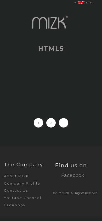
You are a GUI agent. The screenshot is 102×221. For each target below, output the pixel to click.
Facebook (15, 205)
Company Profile (22, 183)
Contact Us (16, 190)
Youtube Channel (22, 198)
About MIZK (16, 176)
